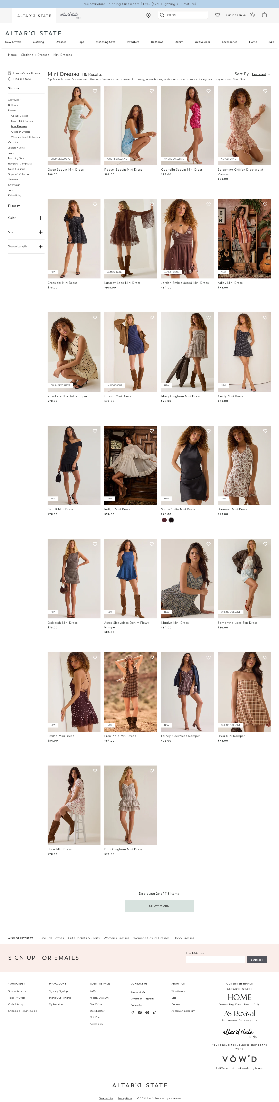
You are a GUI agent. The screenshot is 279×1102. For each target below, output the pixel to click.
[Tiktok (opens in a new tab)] (154, 1012)
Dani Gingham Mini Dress (123, 849)
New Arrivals (13, 42)
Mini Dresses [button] (19, 126)
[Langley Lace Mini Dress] (130, 239)
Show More (159, 905)
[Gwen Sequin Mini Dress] (74, 125)
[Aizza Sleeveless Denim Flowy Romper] (130, 578)
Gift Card (95, 1017)
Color (12, 218)
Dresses (61, 42)
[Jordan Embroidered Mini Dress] (187, 239)
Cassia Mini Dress (117, 396)
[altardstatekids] (70, 15)
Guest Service (100, 983)
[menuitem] (13, 42)
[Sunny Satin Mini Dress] (187, 465)
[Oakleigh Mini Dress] (74, 578)
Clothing (38, 42)
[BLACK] (171, 520)
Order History (15, 1004)
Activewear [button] (14, 99)
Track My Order (16, 997)
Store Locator (97, 1010)
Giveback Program (142, 998)
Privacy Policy (125, 1098)
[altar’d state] (34, 15)
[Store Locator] (148, 15)
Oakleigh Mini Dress (63, 623)
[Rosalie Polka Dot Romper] (74, 352)
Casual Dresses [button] (19, 115)
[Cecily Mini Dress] (244, 352)
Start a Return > (17, 991)
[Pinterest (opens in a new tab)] (147, 1012)
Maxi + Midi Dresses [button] (22, 121)
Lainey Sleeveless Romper (180, 736)
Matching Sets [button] (16, 158)
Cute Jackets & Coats (84, 938)
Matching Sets (105, 42)
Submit (257, 959)
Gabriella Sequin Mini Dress (182, 169)
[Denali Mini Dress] (74, 465)
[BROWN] (164, 520)
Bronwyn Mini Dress (233, 509)
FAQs (93, 991)
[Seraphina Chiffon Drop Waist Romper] (244, 125)
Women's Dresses (116, 938)
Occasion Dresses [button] (20, 131)
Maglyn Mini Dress (175, 623)
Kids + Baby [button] (14, 195)
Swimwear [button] (14, 184)
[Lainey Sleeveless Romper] (187, 692)
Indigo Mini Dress (117, 509)
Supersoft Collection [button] (19, 174)
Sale (271, 42)
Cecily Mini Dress (230, 396)
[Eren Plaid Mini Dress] (130, 692)
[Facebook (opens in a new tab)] (139, 1012)
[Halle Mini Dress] (74, 805)
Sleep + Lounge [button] (16, 169)
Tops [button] (10, 190)
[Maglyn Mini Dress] (187, 578)
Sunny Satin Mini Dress (178, 509)
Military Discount (99, 997)
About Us (178, 983)
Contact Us (139, 983)
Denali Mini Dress (61, 509)
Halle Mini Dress (60, 849)
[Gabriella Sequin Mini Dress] (187, 125)
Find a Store (22, 79)
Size (10, 232)
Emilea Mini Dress (61, 736)
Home (253, 42)
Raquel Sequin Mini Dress (123, 169)
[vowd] (239, 1059)
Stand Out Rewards (60, 997)
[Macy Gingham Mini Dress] (187, 352)
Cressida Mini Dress (63, 283)
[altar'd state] (33, 33)
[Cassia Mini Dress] (130, 352)
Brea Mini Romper (231, 736)
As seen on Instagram (183, 1010)
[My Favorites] (217, 15)
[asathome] (239, 994)
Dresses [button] (12, 110)
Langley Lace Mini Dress (122, 283)
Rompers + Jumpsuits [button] (20, 163)
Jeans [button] (11, 153)
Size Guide (96, 1004)
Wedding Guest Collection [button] (25, 137)
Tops (81, 42)
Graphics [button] (13, 142)
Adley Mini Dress (230, 283)
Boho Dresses (184, 938)
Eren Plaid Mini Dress (120, 736)
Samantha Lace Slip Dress (238, 623)
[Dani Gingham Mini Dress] (130, 805)
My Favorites (56, 1004)
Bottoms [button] (13, 105)
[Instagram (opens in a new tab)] (132, 1012)
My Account (57, 983)
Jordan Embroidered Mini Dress (185, 283)
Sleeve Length (17, 246)
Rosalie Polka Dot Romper (67, 396)
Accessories (229, 42)
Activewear (202, 42)
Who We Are (178, 991)
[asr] (239, 1012)
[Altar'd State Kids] (239, 1033)
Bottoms (157, 42)
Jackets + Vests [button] (16, 147)
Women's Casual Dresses (151, 938)
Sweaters (133, 42)
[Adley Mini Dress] (244, 239)
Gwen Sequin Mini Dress (66, 169)
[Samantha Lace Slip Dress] (244, 578)
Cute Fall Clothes (51, 938)
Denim (179, 42)
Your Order (16, 983)
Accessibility (96, 1024)
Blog (174, 997)
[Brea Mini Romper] (244, 692)
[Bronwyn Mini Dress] (244, 465)
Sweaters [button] (13, 179)
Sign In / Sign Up (58, 991)
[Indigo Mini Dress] (130, 465)
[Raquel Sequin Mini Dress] (130, 125)
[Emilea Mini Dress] (74, 692)
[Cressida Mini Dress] (74, 239)
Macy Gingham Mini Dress (181, 396)
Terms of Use (106, 1098)
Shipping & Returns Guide (22, 1010)
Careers (176, 1004)
